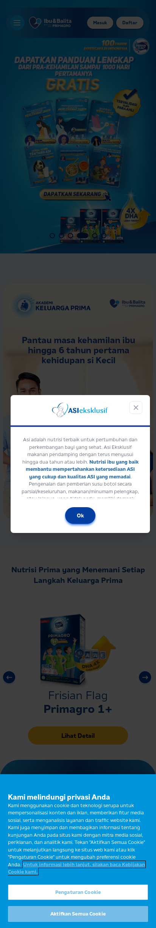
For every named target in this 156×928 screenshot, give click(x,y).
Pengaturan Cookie (78, 892)
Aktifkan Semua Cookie (78, 914)
